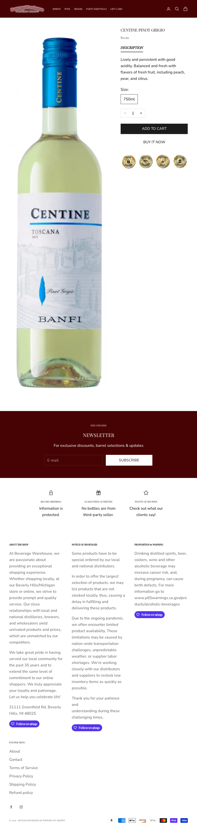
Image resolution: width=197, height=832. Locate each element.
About (14, 751)
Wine (67, 8)
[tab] (132, 48)
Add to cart (154, 128)
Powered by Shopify (54, 820)
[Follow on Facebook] (11, 807)
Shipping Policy (22, 784)
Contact (15, 759)
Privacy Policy (21, 776)
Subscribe (129, 460)
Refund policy (21, 792)
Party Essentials (96, 8)
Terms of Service (23, 767)
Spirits (57, 8)
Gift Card (116, 8)
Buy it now (154, 142)
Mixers (78, 8)
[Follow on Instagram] (21, 807)
